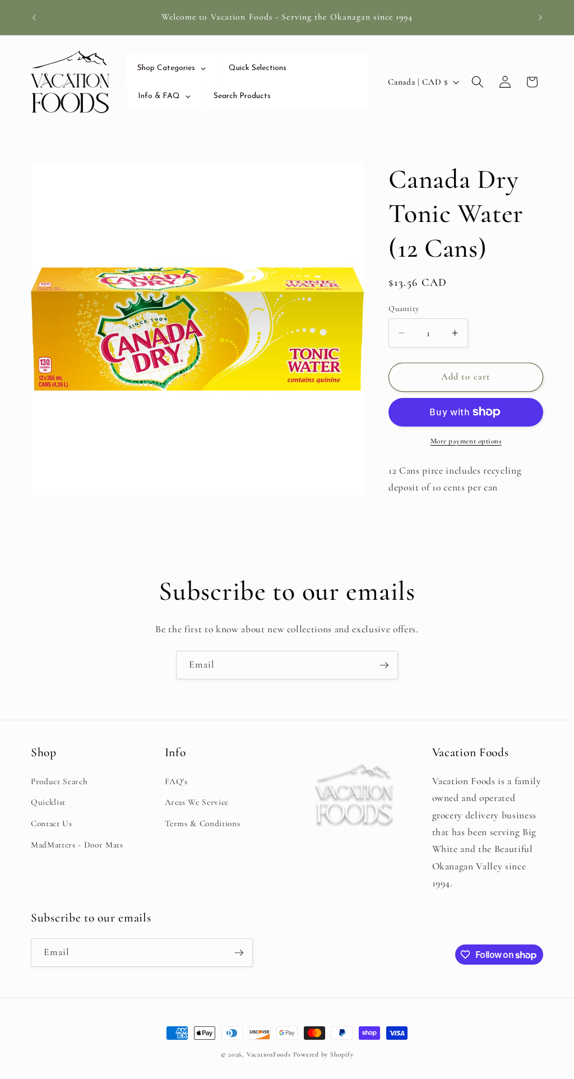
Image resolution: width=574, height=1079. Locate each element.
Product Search (59, 781)
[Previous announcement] (34, 17)
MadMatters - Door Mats (77, 845)
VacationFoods (269, 1054)
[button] (477, 81)
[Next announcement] (540, 17)
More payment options (466, 441)
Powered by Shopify (323, 1054)
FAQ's (176, 781)
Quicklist (48, 802)
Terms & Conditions (202, 823)
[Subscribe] (384, 665)
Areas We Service (197, 802)
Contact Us (51, 823)
